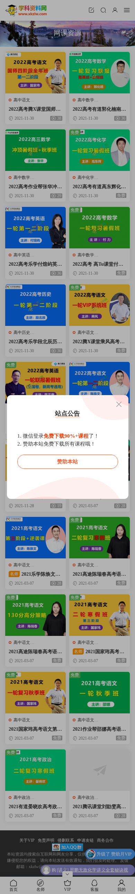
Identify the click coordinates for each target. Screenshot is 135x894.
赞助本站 (67, 461)
